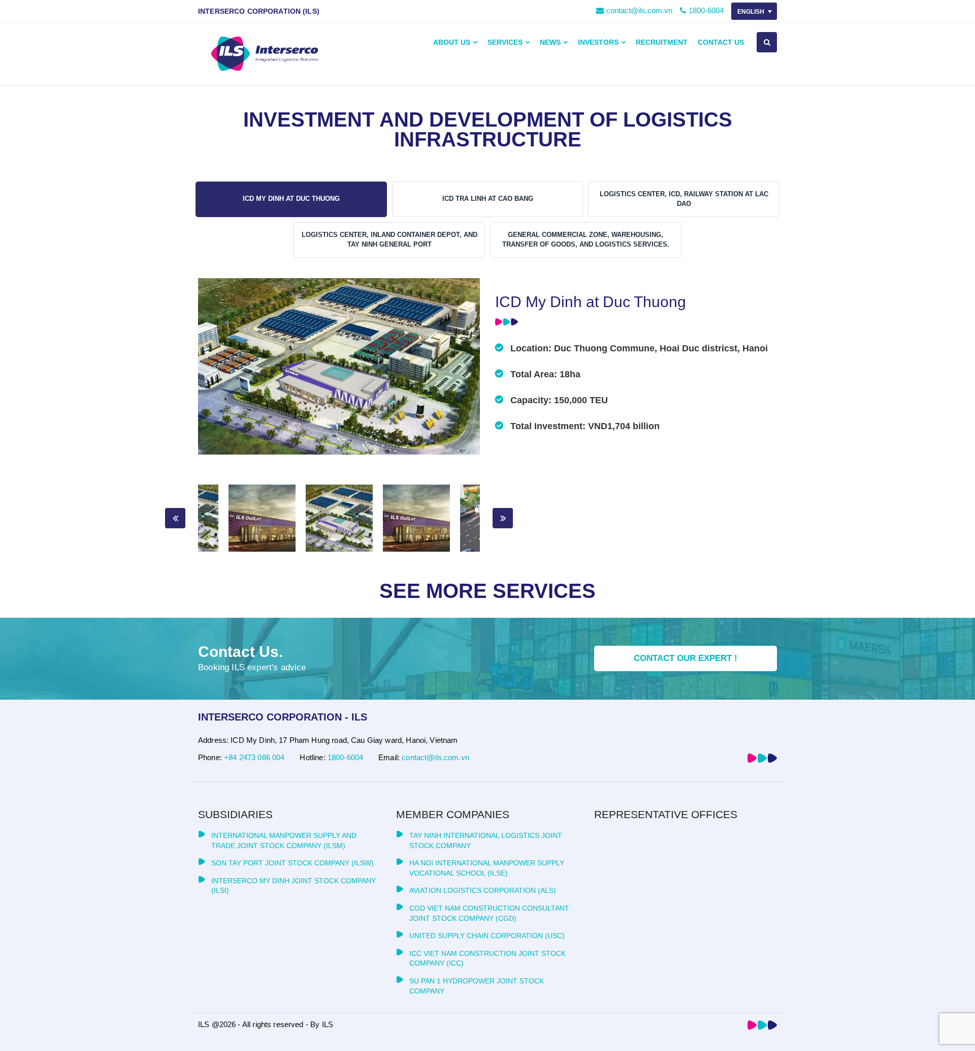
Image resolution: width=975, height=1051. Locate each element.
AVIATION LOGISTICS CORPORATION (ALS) (482, 890)
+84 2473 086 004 (254, 757)
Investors (598, 42)
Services (505, 42)
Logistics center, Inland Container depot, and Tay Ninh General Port (389, 239)
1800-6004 (706, 10)
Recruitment (662, 42)
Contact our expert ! (685, 658)
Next (503, 518)
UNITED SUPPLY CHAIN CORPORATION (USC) (487, 936)
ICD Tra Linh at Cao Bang (487, 198)
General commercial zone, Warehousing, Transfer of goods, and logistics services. (585, 239)
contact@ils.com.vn (639, 10)
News (550, 42)
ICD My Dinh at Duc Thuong (291, 198)
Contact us (721, 42)
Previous (175, 518)
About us (451, 42)
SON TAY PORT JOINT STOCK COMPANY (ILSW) (292, 863)
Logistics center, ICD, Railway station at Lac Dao (684, 198)
